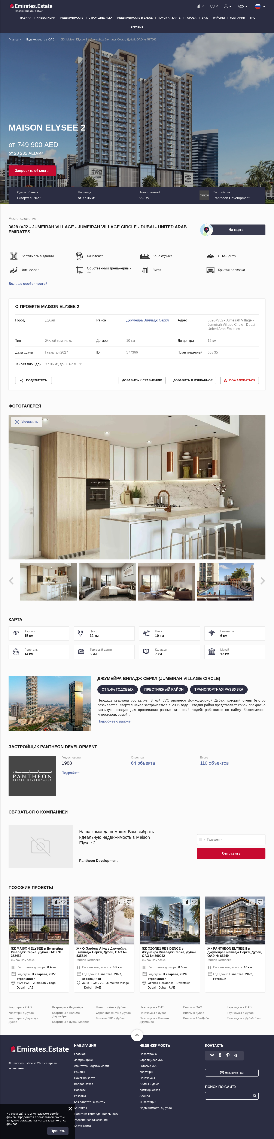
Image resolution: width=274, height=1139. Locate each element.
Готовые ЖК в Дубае (110, 1018)
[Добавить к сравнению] (55, 902)
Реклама (80, 1095)
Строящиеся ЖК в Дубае (113, 1012)
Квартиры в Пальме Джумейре (66, 1014)
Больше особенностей (28, 283)
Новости (80, 1089)
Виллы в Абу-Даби (196, 1018)
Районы (79, 1072)
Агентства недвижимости (91, 1066)
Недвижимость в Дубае (156, 1107)
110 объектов (214, 763)
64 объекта (143, 763)
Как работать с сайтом (90, 1101)
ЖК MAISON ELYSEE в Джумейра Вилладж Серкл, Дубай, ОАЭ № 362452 (37, 952)
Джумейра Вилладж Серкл (147, 320)
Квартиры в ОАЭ (20, 1007)
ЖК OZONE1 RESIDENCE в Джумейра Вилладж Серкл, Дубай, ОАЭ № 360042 (169, 952)
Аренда (145, 1095)
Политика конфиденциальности (96, 1113)
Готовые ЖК (148, 1066)
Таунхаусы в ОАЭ (239, 1007)
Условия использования (91, 1119)
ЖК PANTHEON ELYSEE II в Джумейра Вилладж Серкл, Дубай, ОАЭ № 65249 (234, 952)
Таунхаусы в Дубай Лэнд (244, 1018)
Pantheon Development (231, 198)
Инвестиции (148, 1101)
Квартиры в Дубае (21, 1012)
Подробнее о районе (114, 721)
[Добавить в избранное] (63, 902)
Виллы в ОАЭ (192, 1007)
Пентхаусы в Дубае (153, 1012)
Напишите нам (234, 1072)
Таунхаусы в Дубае (240, 1012)
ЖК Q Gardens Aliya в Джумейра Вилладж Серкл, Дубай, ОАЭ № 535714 (101, 952)
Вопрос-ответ (83, 1083)
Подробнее (71, 773)
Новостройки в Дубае (111, 1007)
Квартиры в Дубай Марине (70, 1021)
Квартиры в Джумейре (67, 1007)
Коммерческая (150, 1089)
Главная (80, 1054)
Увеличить (29, 422)
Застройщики (83, 1060)
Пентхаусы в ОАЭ (152, 1007)
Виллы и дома (149, 1083)
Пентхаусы (147, 1078)
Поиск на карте (84, 1078)
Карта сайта (82, 1125)
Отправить (231, 853)
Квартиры (146, 1072)
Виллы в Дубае (193, 1012)
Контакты (80, 1107)
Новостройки (149, 1054)
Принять (58, 1131)
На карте (236, 230)
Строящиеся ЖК (151, 1060)
